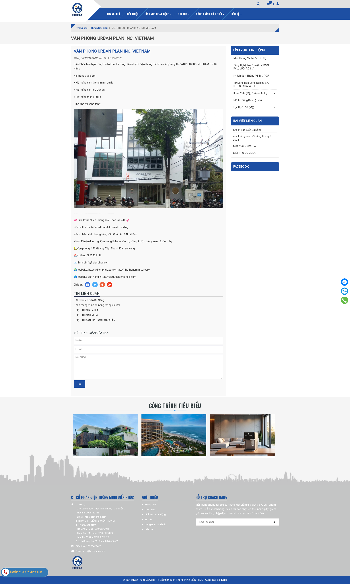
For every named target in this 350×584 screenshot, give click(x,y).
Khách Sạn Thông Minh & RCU (251, 75)
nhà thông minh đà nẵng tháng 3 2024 (98, 305)
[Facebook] (344, 282)
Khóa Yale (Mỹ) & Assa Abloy (251, 93)
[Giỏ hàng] (268, 4)
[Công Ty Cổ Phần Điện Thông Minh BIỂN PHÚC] (77, 9)
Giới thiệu (133, 14)
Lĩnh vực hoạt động (157, 14)
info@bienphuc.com (94, 551)
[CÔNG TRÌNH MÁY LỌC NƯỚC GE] (242, 435)
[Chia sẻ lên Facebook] (87, 284)
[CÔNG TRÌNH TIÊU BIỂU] (105, 435)
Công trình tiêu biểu (209, 14)
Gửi (79, 384)
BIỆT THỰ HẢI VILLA (87, 310)
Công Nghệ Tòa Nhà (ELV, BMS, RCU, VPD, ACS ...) (252, 67)
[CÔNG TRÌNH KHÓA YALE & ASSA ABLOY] (173, 435)
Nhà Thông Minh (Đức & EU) (250, 58)
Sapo (224, 579)
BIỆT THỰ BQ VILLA (87, 315)
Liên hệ (235, 14)
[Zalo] (344, 291)
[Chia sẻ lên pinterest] (102, 284)
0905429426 (94, 546)
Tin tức (183, 14)
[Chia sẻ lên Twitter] (95, 284)
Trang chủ (113, 14)
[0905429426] (344, 300)
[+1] (109, 284)
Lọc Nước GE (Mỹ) (244, 107)
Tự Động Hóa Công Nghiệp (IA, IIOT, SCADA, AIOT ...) (251, 84)
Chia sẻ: (78, 284)
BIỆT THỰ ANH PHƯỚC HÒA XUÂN (95, 320)
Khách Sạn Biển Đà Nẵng (90, 300)
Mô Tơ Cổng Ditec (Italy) (248, 100)
